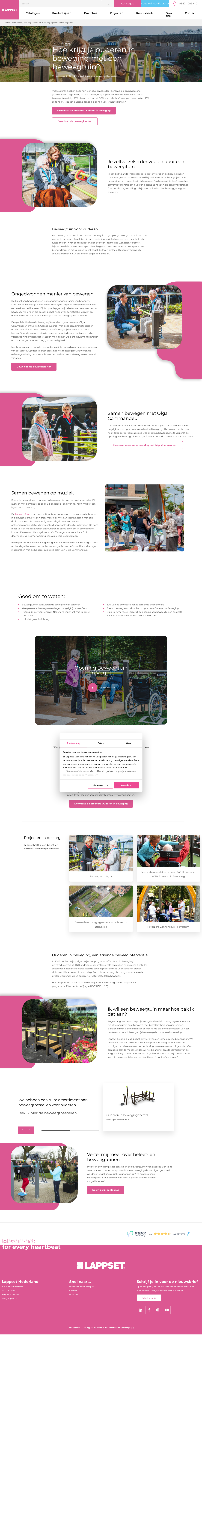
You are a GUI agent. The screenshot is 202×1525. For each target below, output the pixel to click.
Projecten (116, 13)
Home (7, 23)
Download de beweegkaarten (74, 121)
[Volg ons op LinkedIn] (140, 1310)
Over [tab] (128, 743)
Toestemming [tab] (73, 743)
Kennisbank (144, 13)
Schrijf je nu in (149, 1298)
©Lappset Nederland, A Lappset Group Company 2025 (109, 1328)
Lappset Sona (22, 514)
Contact (73, 1290)
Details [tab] (101, 743)
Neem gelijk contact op (105, 1190)
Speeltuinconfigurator (155, 3)
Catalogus (127, 3)
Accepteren (126, 785)
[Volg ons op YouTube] (167, 1310)
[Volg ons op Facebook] (149, 1310)
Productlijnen (61, 13)
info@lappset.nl (9, 1298)
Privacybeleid (74, 1328)
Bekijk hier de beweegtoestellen (47, 1113)
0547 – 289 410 (188, 3)
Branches (90, 13)
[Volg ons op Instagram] (158, 1310)
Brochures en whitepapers (81, 1286)
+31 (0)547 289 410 (10, 1294)
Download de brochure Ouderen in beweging (84, 110)
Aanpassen (98, 785)
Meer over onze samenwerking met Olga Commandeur (145, 445)
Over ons (169, 14)
